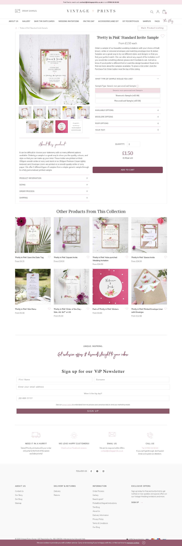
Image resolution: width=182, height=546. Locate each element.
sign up (135, 502)
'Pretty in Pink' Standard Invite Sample (34, 28)
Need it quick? (98, 499)
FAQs (157, 21)
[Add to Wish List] (162, 36)
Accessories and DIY (108, 21)
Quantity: (120, 144)
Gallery (26, 21)
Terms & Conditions (100, 523)
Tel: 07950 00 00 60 (150, 448)
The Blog (168, 21)
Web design (67, 539)
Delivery (57, 491)
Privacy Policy (98, 519)
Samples (147, 21)
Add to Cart (128, 170)
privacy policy (67, 405)
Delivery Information (101, 515)
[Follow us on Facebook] (91, 471)
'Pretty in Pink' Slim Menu (25, 309)
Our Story (19, 495)
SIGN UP (93, 411)
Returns (57, 495)
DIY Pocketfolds (131, 21)
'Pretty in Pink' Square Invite (65, 257)
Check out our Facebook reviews (73, 448)
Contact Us (19, 491)
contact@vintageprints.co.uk (112, 451)
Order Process (98, 491)
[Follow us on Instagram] (103, 471)
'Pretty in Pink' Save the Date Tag (29, 257)
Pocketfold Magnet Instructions (105, 503)
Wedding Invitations (68, 21)
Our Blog (18, 499)
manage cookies (133, 543)
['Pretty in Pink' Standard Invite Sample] (25, 112)
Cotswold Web (79, 539)
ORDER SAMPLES (29, 11)
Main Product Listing (152, 28)
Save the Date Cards (44, 21)
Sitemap (18, 503)
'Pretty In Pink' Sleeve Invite (143, 257)
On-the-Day (88, 21)
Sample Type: (101, 86)
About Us (13, 21)
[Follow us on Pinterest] (97, 471)
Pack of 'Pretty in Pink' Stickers (106, 309)
